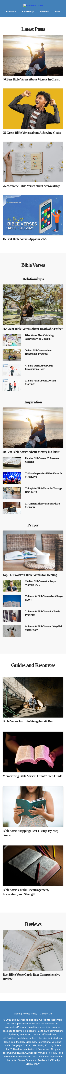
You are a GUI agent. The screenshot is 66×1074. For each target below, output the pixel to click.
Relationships (28, 11)
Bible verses (11, 11)
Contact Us (46, 1013)
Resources (44, 11)
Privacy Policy (30, 1013)
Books (57, 11)
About (17, 1013)
